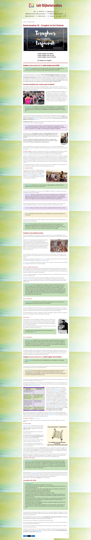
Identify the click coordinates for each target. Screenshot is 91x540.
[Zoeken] (65, 16)
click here (32, 21)
